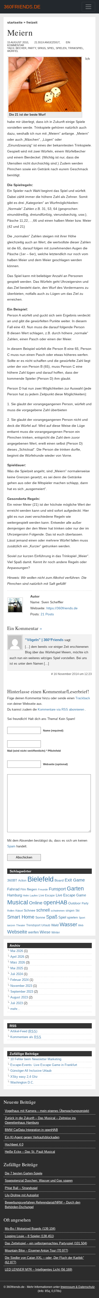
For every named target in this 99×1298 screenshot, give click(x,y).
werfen (33, 932)
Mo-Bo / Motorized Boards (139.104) (30, 1228)
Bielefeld (40, 879)
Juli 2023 (16, 1003)
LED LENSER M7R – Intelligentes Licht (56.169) (38, 1269)
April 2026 (17, 956)
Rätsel (19, 910)
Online (36, 902)
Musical (17, 902)
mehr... (15, 1009)
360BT (12, 880)
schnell (43, 910)
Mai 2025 (16, 968)
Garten (75, 888)
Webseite (17, 931)
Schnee (29, 910)
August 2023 (19, 997)
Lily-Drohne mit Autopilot (22, 1195)
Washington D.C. (22, 1082)
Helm (26, 895)
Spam (11, 846)
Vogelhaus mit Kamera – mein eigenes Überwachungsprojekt (47, 1111)
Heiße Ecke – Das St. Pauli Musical (30, 1151)
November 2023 (21, 986)
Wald (55, 925)
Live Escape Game (71, 895)
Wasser (68, 924)
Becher (21, 48)
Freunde (43, 889)
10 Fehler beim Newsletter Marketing (35, 1059)
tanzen (11, 925)
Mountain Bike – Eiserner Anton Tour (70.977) (36, 1250)
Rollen (10, 910)
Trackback (82, 698)
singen (70, 910)
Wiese (45, 932)
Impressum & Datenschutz (78, 1286)
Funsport (57, 889)
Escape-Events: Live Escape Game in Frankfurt (43, 1065)
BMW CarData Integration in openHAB (31, 1130)
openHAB (55, 902)
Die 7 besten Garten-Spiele (23, 1173)
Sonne (40, 917)
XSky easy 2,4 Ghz (24, 1076)
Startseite (15, 22)
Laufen (34, 895)
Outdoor (74, 903)
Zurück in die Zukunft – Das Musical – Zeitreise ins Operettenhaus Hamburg (40, 1120)
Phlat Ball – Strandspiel (21, 1188)
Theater (20, 925)
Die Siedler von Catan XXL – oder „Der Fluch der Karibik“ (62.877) (44, 1260)
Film (23, 889)
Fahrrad (13, 889)
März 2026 (17, 962)
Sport (82, 917)
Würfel (12, 51)
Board (59, 880)
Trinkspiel (75, 48)
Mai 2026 (16, 951)
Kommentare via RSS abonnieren (61, 709)
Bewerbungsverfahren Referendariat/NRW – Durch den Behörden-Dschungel (42, 1205)
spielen (61, 48)
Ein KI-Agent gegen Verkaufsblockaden (32, 1137)
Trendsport (33, 925)
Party (32, 48)
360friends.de (22, 6)
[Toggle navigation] (88, 7)
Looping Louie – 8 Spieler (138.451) (29, 1236)
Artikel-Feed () (23, 1031)
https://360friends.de (62, 608)
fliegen (32, 889)
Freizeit (31, 22)
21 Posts (47, 614)
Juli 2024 (16, 974)
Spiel (50, 48)
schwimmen (58, 910)
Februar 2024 (19, 980)
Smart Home (20, 917)
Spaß (41, 48)
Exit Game (75, 880)
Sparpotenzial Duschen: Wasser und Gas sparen (39, 1180)
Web (80, 925)
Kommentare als (25, 1037)
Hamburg (14, 895)
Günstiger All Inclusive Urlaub (30, 1070)
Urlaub (45, 925)
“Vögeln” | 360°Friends (44, 640)
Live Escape (47, 895)
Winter (55, 932)
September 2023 (21, 991)
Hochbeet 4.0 (14, 1144)
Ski (77, 910)
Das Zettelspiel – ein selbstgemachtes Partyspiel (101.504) (46, 1243)
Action (22, 880)
